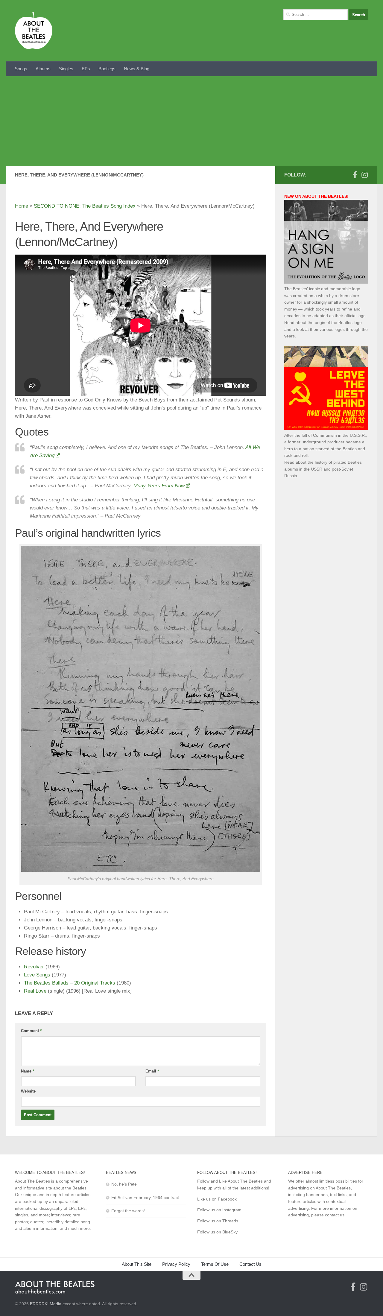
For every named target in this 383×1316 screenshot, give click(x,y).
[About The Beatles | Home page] (33, 30)
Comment (31, 1031)
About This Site (136, 1264)
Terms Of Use (215, 1264)
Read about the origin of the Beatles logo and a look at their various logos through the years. (326, 329)
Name (27, 1071)
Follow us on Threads (217, 1220)
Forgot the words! (128, 1210)
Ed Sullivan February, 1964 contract (145, 1197)
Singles (66, 68)
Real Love (35, 991)
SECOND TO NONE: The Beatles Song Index (85, 206)
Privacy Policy (176, 1264)
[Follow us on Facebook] (354, 174)
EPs (86, 68)
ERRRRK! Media (45, 1303)
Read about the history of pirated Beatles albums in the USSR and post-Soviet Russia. (323, 469)
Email (152, 1071)
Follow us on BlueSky (217, 1232)
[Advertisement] (191, 121)
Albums (43, 68)
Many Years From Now (159, 486)
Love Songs (37, 975)
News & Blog (136, 68)
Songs (21, 68)
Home (21, 206)
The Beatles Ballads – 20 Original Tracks (69, 983)
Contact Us (250, 1264)
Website (28, 1091)
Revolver (34, 967)
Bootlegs (106, 68)
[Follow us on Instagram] (364, 174)
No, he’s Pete (124, 1184)
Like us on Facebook (217, 1199)
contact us (334, 1214)
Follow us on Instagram (219, 1209)
